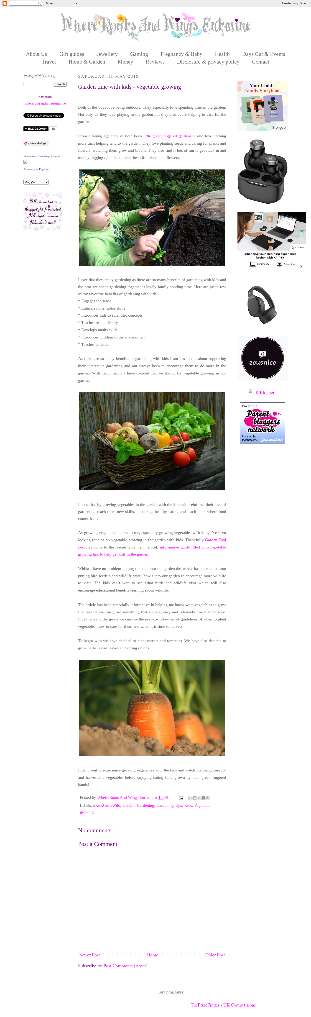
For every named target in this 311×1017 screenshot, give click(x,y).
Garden (128, 805)
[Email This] (190, 798)
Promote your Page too (36, 169)
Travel (49, 62)
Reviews (155, 62)
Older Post (215, 955)
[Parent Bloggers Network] (262, 442)
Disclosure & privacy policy (208, 62)
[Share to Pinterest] (208, 798)
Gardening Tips (169, 805)
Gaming (139, 54)
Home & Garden (87, 62)
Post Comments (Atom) (126, 966)
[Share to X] (199, 798)
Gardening (145, 805)
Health (222, 54)
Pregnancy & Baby (181, 54)
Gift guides (71, 54)
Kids (188, 805)
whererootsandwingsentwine (45, 103)
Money (125, 62)
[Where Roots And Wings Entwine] (25, 162)
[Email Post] (180, 797)
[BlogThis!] (195, 798)
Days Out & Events (263, 54)
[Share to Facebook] (203, 798)
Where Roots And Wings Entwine (125, 797)
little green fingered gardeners (168, 136)
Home (152, 955)
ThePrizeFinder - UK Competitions (223, 1005)
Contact (260, 62)
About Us (36, 54)
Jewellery (107, 54)
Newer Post (89, 955)
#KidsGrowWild (106, 805)
